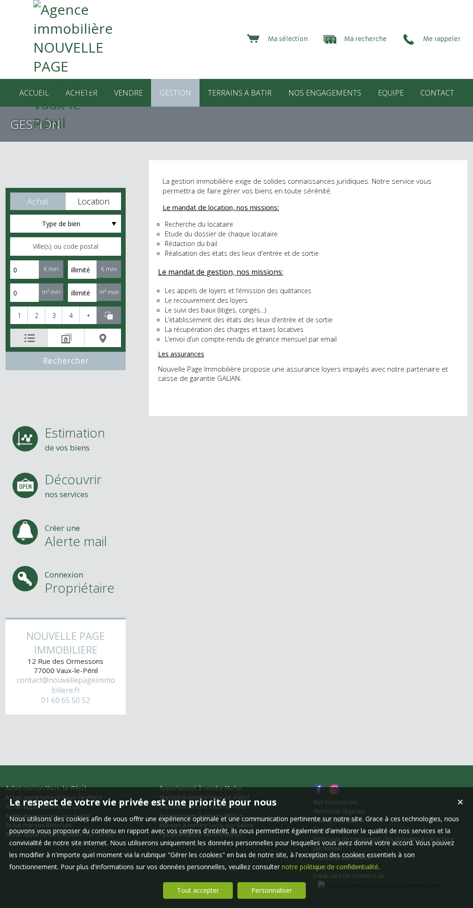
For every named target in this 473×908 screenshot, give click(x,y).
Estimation (75, 438)
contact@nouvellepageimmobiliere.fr (66, 685)
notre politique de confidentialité (330, 866)
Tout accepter (198, 890)
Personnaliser (271, 890)
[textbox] (65, 246)
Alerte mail (76, 536)
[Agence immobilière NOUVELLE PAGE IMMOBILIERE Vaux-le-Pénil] (72, 123)
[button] (38, 201)
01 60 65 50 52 (65, 700)
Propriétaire (80, 582)
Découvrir (73, 484)
